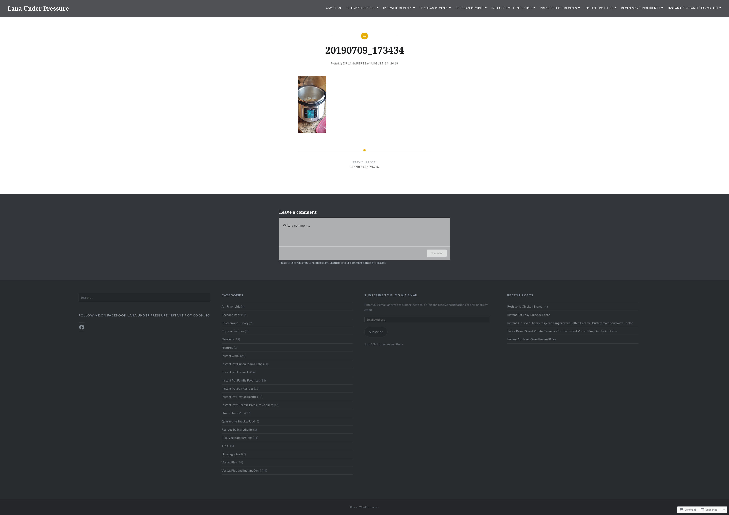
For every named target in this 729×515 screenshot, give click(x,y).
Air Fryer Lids (231, 306)
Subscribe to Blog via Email (391, 295)
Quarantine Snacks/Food (238, 421)
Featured (227, 347)
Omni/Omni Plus (233, 413)
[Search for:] (144, 297)
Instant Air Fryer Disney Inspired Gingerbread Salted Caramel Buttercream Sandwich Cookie (570, 323)
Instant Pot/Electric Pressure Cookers (247, 405)
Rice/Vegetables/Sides (237, 437)
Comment (437, 253)
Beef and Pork (231, 314)
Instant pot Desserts (236, 372)
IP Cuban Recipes (434, 8)
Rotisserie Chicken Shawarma (527, 306)
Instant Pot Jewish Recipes (240, 396)
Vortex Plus (229, 462)
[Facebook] (82, 327)
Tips (225, 445)
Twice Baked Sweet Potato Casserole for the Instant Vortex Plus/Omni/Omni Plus (562, 331)
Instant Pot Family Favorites (693, 8)
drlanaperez (355, 63)
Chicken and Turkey (235, 323)
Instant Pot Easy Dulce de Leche (528, 314)
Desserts (228, 339)
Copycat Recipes (233, 331)
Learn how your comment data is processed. (358, 262)
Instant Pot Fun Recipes (512, 8)
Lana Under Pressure (38, 8)
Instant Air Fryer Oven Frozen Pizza (531, 339)
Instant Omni (231, 355)
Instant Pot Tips (599, 8)
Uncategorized (232, 454)
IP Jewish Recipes (361, 8)
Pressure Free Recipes (558, 8)
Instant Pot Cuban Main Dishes (243, 364)
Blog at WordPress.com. (364, 507)
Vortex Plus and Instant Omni (241, 470)
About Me (334, 8)
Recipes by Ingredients (640, 8)
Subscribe (376, 332)
